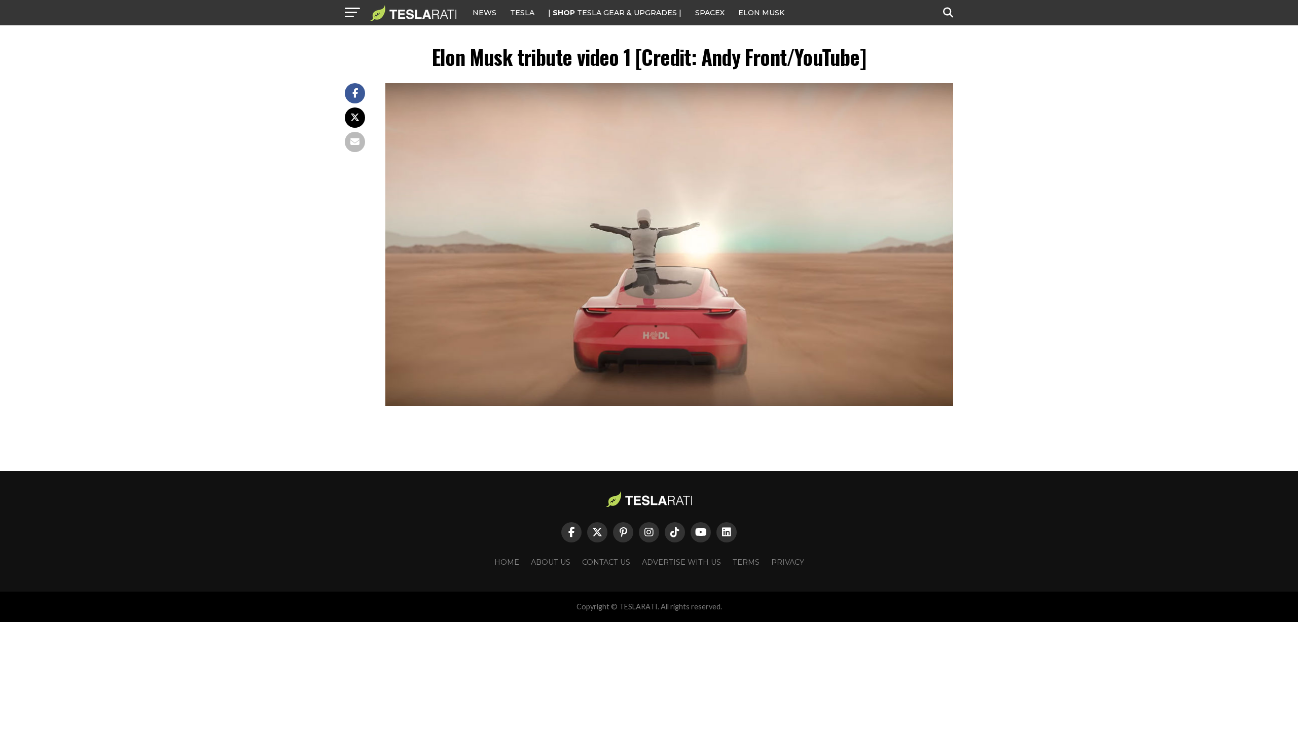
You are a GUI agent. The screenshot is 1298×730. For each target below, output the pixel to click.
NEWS (484, 12)
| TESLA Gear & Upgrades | (614, 12)
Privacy (787, 562)
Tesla (522, 12)
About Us (550, 562)
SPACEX (710, 12)
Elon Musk (761, 12)
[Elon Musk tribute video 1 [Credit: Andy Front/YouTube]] (669, 403)
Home (506, 562)
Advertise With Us (681, 562)
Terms (746, 562)
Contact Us (606, 562)
